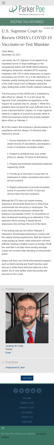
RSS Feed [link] (39, 390)
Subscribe (27, 378)
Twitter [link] (21, 390)
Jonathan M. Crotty (14, 346)
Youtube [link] (33, 390)
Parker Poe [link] (27, 10)
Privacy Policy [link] (27, 408)
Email (8, 352)
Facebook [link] (15, 390)
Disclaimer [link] (27, 412)
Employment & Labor (15, 367)
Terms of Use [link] (27, 403)
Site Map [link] (27, 398)
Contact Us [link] (27, 417)
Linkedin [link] (27, 390)
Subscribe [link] (27, 422)
